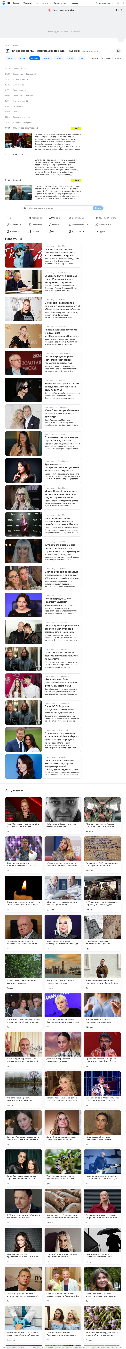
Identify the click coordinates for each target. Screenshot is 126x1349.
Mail (3, 1347)
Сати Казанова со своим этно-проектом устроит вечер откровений (59, 763)
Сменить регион (89, 51)
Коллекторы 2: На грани (23, 74)
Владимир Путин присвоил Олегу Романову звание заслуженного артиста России (61, 279)
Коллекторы (18, 69)
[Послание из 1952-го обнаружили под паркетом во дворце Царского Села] (102, 854)
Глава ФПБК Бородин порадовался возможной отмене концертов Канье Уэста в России (59, 709)
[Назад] (116, 10)
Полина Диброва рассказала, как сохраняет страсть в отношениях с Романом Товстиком (62, 629)
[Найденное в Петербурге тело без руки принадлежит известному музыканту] (63, 815)
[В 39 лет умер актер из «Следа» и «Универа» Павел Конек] (23, 1207)
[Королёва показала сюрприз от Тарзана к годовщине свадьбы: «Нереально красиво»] (23, 1167)
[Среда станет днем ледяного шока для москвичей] (23, 972)
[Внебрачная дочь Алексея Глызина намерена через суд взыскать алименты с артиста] (102, 1089)
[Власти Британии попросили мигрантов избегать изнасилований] (63, 972)
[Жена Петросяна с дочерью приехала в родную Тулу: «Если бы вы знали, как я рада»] (102, 972)
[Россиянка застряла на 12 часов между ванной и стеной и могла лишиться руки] (23, 1324)
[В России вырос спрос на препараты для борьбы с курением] (102, 1011)
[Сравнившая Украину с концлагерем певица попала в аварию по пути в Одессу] (23, 854)
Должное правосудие (22, 122)
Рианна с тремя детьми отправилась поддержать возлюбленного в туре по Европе (60, 252)
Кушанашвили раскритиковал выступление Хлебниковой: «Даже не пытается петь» (62, 467)
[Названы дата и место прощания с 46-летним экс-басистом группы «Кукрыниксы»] (102, 1167)
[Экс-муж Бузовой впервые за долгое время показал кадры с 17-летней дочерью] (23, 1285)
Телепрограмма (11, 45)
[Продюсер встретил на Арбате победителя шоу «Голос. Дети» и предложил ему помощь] (102, 1050)
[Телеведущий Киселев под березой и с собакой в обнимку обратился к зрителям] (23, 933)
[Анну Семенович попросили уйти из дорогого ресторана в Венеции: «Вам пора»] (23, 815)
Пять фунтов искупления (24, 128)
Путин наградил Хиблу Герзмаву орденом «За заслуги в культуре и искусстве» (58, 602)
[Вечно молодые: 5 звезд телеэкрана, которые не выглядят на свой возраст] (63, 933)
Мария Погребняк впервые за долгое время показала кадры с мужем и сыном (61, 494)
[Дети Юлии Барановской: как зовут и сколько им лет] (63, 1050)
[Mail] (3, 3)
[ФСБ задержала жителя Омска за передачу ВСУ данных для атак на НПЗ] (102, 894)
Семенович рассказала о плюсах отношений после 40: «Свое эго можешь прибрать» (62, 306)
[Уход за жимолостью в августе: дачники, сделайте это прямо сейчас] (63, 1167)
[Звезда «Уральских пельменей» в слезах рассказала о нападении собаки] (23, 1128)
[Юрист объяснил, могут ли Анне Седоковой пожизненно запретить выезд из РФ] (63, 1246)
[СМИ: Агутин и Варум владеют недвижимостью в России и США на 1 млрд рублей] (63, 1285)
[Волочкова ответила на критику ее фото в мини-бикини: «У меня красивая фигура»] (102, 1207)
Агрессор (17, 154)
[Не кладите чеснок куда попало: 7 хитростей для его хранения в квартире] (102, 1324)
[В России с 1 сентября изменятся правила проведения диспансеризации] (63, 894)
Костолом (17, 85)
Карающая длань (20, 117)
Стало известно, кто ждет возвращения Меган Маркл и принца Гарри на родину (62, 736)
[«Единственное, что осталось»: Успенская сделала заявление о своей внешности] (63, 854)
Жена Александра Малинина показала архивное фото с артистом (62, 413)
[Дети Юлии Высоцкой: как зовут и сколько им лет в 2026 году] (63, 1128)
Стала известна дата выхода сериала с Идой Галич (61, 439)
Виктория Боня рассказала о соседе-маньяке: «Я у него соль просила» (62, 386)
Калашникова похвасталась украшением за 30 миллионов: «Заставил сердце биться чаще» (61, 333)
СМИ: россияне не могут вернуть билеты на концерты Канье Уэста (62, 655)
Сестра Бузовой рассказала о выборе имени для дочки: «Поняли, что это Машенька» (62, 575)
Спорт (118, 58)
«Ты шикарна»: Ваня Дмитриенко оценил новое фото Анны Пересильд (61, 682)
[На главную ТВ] (7, 3)
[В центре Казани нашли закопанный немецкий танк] (102, 933)
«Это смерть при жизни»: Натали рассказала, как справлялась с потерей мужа (62, 548)
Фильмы (94, 58)
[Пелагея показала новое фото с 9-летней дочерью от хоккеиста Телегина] (63, 1089)
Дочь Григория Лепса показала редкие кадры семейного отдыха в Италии (61, 521)
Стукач (15, 112)
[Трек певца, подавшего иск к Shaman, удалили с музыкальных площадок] (63, 1011)
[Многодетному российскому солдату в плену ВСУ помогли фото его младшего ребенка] (102, 815)
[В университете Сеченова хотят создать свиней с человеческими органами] (63, 1207)
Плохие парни (19, 79)
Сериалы (106, 58)
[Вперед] (122, 10)
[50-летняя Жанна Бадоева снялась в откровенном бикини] (102, 1285)
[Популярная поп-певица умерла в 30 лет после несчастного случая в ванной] (23, 894)
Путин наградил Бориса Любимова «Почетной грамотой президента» (59, 359)
